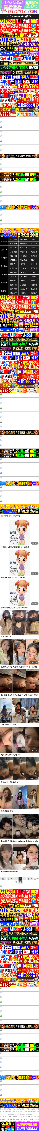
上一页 (10, 879)
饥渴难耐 (23, 256)
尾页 (20, 882)
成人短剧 (34, 289)
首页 (3, 879)
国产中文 (13, 289)
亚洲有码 (13, 243)
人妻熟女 (13, 252)
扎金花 (23, 268)
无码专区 (4, 283)
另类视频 (34, 252)
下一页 (30, 879)
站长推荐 (4, 258)
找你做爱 (34, 256)
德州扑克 (34, 264)
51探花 (34, 272)
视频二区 (4, 250)
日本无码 (34, 239)
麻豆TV (23, 272)
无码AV (4, 274)
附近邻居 (13, 256)
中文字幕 (23, 248)
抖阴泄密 (34, 285)
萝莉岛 (33, 276)
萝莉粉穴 (23, 285)
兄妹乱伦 (23, 289)
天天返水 (34, 268)
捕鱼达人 (13, 264)
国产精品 (13, 239)
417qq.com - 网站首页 (19, 16)
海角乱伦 (34, 281)
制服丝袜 (23, 252)
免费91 (23, 281)
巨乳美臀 (34, 248)
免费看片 (13, 281)
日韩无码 (34, 293)
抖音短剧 (13, 272)
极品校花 (13, 293)
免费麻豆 (13, 285)
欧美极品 (23, 243)
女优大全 (23, 276)
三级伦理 (13, 248)
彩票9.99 (13, 268)
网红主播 (23, 239)
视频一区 (4, 241)
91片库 (13, 276)
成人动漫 (34, 243)
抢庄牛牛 (23, 264)
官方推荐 (4, 266)
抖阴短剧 (23, 293)
